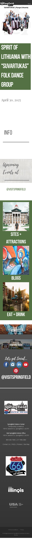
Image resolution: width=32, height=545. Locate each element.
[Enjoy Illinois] (16, 489)
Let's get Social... (16, 358)
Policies (19, 444)
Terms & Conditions (13, 529)
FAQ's (14, 444)
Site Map (26, 444)
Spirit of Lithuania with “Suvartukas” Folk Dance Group (16, 66)
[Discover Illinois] (16, 505)
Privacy (22, 529)
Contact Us (6, 444)
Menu (29, 4)
